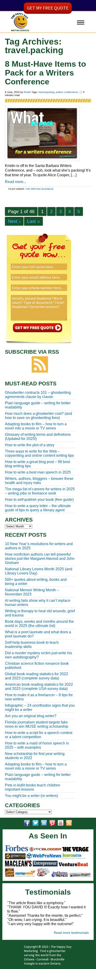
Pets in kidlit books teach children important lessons (32, 787)
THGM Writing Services (29, 31)
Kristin (27, 92)
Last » (33, 221)
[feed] (69, 823)
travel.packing (46, 92)
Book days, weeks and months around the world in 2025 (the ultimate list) (39, 623)
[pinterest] (52, 823)
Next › (14, 221)
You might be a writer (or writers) (31, 796)
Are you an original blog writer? (30, 716)
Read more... (15, 182)
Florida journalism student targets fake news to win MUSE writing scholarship (36, 724)
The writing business (39, 189)
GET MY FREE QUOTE (48, 8)
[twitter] (35, 823)
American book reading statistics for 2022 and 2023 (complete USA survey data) (39, 686)
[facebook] (27, 823)
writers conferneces (67, 92)
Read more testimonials (71, 932)
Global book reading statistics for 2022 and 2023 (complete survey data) (36, 676)
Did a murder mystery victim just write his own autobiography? (38, 655)
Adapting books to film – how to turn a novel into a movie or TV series (36, 766)
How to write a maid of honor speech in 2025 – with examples (37, 745)
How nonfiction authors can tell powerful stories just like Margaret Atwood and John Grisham (40, 558)
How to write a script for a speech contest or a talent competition (38, 735)
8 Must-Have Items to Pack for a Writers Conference (45, 72)
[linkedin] (44, 823)
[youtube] (61, 823)
